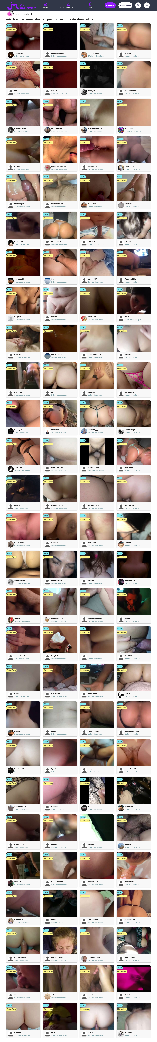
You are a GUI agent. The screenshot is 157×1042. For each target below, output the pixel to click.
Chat (91, 7)
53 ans (9, 63)
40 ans (9, 252)
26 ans (46, 101)
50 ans (9, 440)
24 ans (119, 214)
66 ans (46, 139)
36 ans (82, 63)
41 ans (46, 63)
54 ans (46, 289)
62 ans (46, 176)
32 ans (119, 139)
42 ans (82, 289)
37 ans (82, 591)
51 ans (119, 176)
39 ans (82, 252)
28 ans (9, 176)
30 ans (9, 101)
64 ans (9, 1005)
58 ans (82, 704)
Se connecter (125, 5)
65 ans (9, 365)
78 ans (9, 591)
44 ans (46, 26)
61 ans (46, 591)
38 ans (82, 139)
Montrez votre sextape (68, 7)
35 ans (82, 327)
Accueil (45, 7)
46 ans (82, 101)
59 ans (82, 741)
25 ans (119, 26)
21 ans (9, 289)
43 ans (9, 26)
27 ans (119, 101)
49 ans (46, 478)
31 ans (82, 26)
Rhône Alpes (11, 30)
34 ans (9, 214)
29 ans (119, 289)
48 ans (119, 63)
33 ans (46, 553)
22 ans (46, 252)
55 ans (119, 817)
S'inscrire (110, 5)
